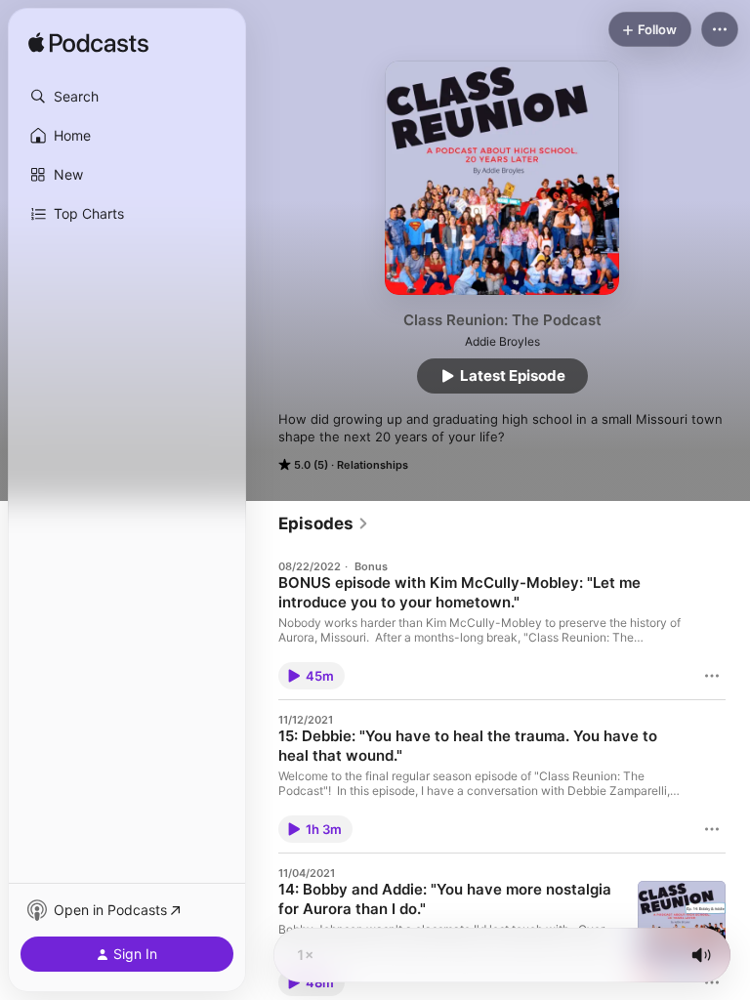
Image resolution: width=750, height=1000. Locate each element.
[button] (126, 96)
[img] (88, 44)
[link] (323, 523)
